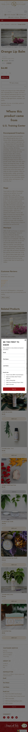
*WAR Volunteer (10, 384)
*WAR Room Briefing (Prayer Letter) (14, 382)
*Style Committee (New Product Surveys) (13, 377)
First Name (6, 359)
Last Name (5, 365)
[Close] (25, 340)
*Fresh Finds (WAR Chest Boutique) (14, 374)
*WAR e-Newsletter (10, 380)
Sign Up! (14, 389)
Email (4, 352)
